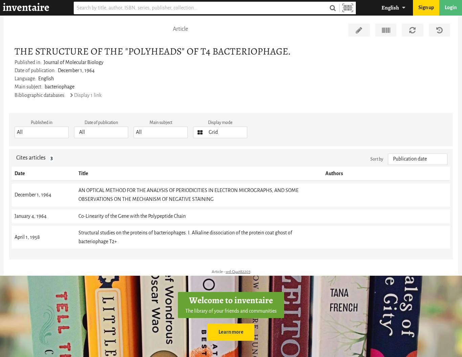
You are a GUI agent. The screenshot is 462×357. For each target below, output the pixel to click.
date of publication (101, 122)
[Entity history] (439, 30)
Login (451, 7)
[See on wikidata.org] (385, 30)
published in (41, 122)
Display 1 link (87, 95)
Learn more (231, 332)
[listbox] (42, 132)
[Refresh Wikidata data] (412, 30)
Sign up (426, 7)
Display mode (220, 122)
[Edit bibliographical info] (359, 30)
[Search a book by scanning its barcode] (348, 8)
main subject (160, 122)
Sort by (376, 159)
